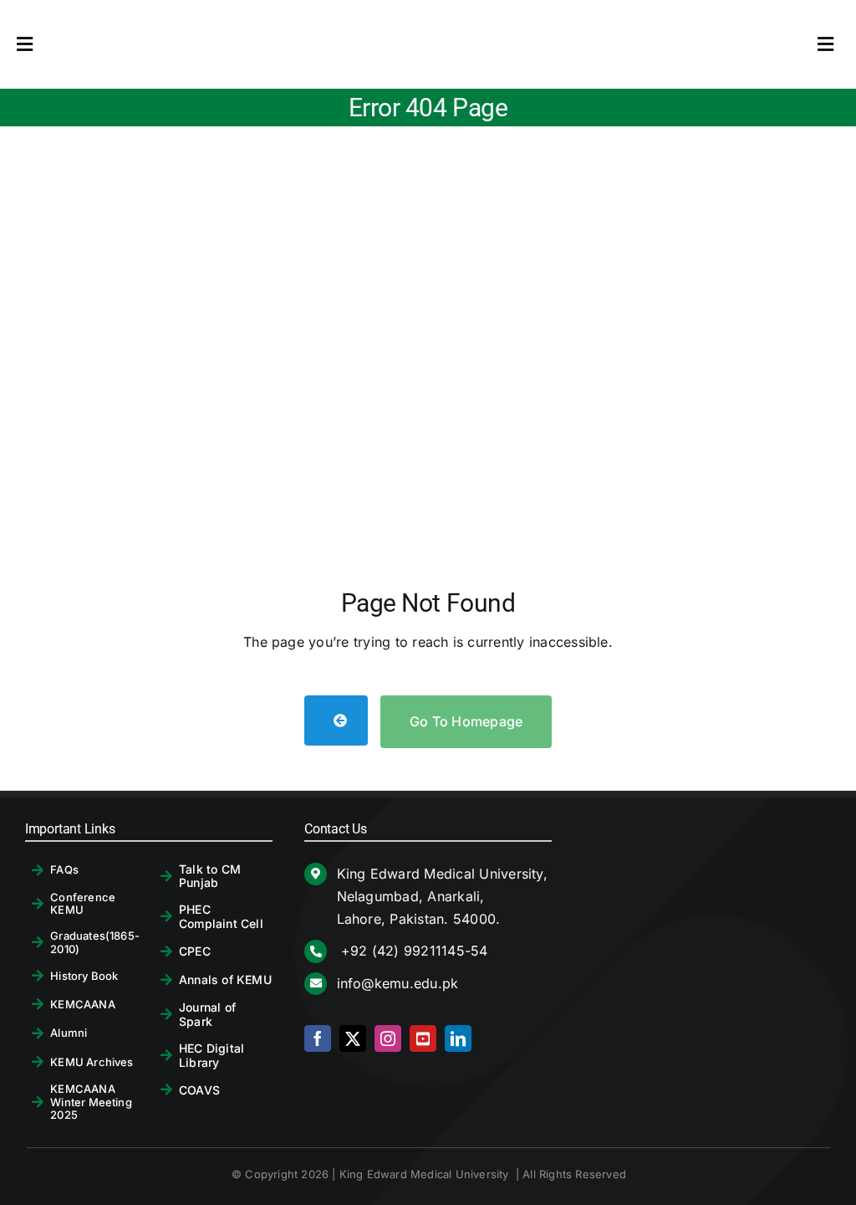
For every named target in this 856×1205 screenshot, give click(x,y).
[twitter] (352, 1038)
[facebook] (317, 1038)
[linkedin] (458, 1038)
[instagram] (387, 1038)
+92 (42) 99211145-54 (412, 950)
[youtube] (423, 1038)
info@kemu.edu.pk (398, 983)
